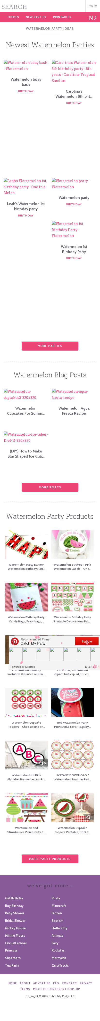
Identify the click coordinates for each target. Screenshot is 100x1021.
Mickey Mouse (15, 928)
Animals (57, 935)
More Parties (50, 346)
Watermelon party (74, 197)
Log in (92, 5)
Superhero (13, 958)
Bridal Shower (15, 921)
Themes (13, 17)
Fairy (55, 943)
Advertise (41, 983)
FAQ (56, 983)
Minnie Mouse (15, 935)
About (25, 983)
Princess (11, 950)
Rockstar (58, 950)
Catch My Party (50, 5)
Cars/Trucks (60, 965)
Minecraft (59, 906)
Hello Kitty (59, 928)
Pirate (56, 898)
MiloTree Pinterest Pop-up (56, 989)
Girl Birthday (14, 898)
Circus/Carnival (16, 943)
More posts (50, 487)
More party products (50, 859)
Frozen (57, 913)
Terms (25, 989)
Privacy (86, 983)
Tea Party (12, 965)
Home (12, 983)
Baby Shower (14, 913)
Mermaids (59, 958)
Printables (62, 17)
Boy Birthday (14, 906)
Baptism (57, 921)
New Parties (36, 17)
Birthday (26, 91)
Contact (69, 983)
